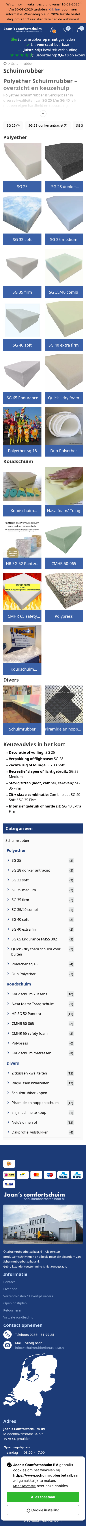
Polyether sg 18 (22, 450)
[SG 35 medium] (64, 215)
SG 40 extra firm (64, 345)
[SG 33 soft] (22, 215)
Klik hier (55, 9)
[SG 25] (22, 162)
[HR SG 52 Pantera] (22, 539)
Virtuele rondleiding (18, 1317)
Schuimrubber (18, 840)
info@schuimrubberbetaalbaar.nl (40, 1347)
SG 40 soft (22, 345)
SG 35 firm (22, 292)
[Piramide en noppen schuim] (64, 704)
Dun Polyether (63, 450)
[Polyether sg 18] (22, 426)
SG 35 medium (63, 239)
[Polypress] (64, 591)
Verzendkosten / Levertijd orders (28, 1296)
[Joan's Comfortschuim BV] (22, 30)
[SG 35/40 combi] (64, 267)
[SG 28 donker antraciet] (64, 162)
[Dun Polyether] (64, 426)
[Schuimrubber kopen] (22, 704)
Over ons (10, 1289)
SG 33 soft (22, 239)
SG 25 (22, 186)
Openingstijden (15, 1303)
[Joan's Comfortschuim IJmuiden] (30, 1384)
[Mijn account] (52, 29)
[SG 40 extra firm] (64, 320)
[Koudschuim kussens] (22, 486)
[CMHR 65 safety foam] (22, 591)
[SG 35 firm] (22, 267)
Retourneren (12, 1310)
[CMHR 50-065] (64, 539)
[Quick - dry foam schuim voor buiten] (64, 373)
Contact (9, 1282)
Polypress (64, 616)
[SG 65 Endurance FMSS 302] (22, 373)
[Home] (5, 63)
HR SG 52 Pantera (22, 563)
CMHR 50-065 (63, 563)
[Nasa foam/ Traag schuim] (64, 486)
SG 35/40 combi (63, 292)
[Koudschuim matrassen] (22, 644)
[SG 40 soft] (22, 320)
